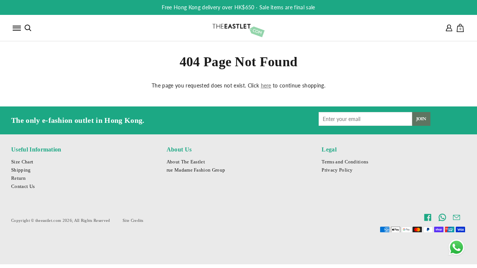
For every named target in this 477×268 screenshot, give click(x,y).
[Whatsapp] (456, 247)
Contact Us (23, 186)
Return (18, 178)
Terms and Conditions (345, 162)
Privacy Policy (337, 170)
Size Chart (22, 162)
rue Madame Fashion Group (196, 170)
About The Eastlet (186, 162)
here (266, 85)
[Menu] (16, 28)
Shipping (21, 170)
